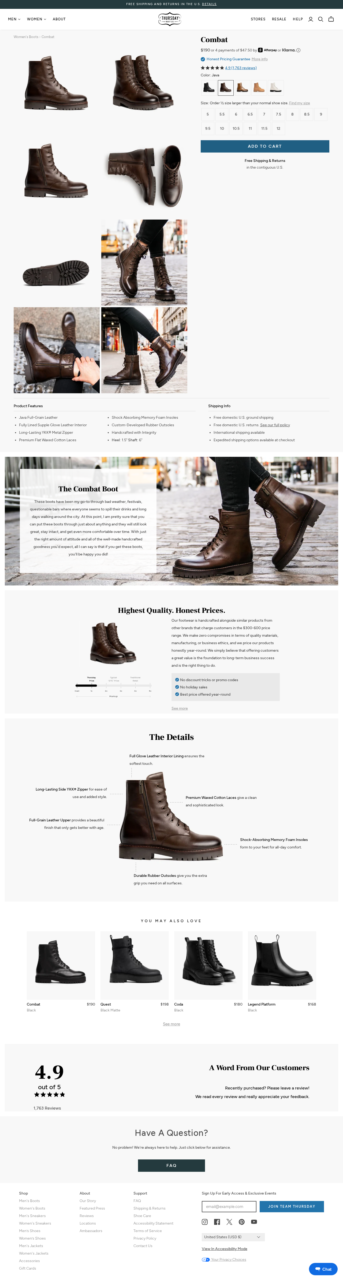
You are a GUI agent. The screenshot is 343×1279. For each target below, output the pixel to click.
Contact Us (142, 1246)
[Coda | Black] (208, 965)
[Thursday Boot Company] (169, 19)
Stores (258, 19)
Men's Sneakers (32, 1216)
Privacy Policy (144, 1238)
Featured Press (92, 1208)
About (59, 19)
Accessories (29, 1261)
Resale (279, 19)
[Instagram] (205, 1222)
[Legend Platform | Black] (282, 965)
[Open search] (320, 19)
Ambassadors (91, 1231)
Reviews (87, 1216)
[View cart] (331, 19)
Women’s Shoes (32, 1238)
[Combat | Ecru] (276, 88)
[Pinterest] (242, 1222)
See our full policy (275, 425)
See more (180, 708)
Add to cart (265, 146)
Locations (88, 1223)
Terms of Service (147, 1231)
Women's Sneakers (35, 1223)
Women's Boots (26, 37)
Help (298, 19)
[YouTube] (254, 1222)
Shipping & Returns (149, 1208)
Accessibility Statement (153, 1223)
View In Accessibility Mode (224, 1249)
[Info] (298, 50)
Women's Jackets (34, 1253)
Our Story (88, 1201)
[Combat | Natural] (242, 88)
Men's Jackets (31, 1246)
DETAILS (209, 4)
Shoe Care (142, 1216)
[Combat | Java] (225, 88)
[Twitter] (229, 1222)
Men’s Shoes (29, 1231)
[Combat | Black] (209, 88)
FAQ (171, 1165)
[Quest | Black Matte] (134, 965)
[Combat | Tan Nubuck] (259, 88)
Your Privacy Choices (228, 1259)
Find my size (299, 103)
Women (34, 19)
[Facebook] (217, 1222)
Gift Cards (27, 1268)
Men (12, 19)
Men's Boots (29, 1201)
